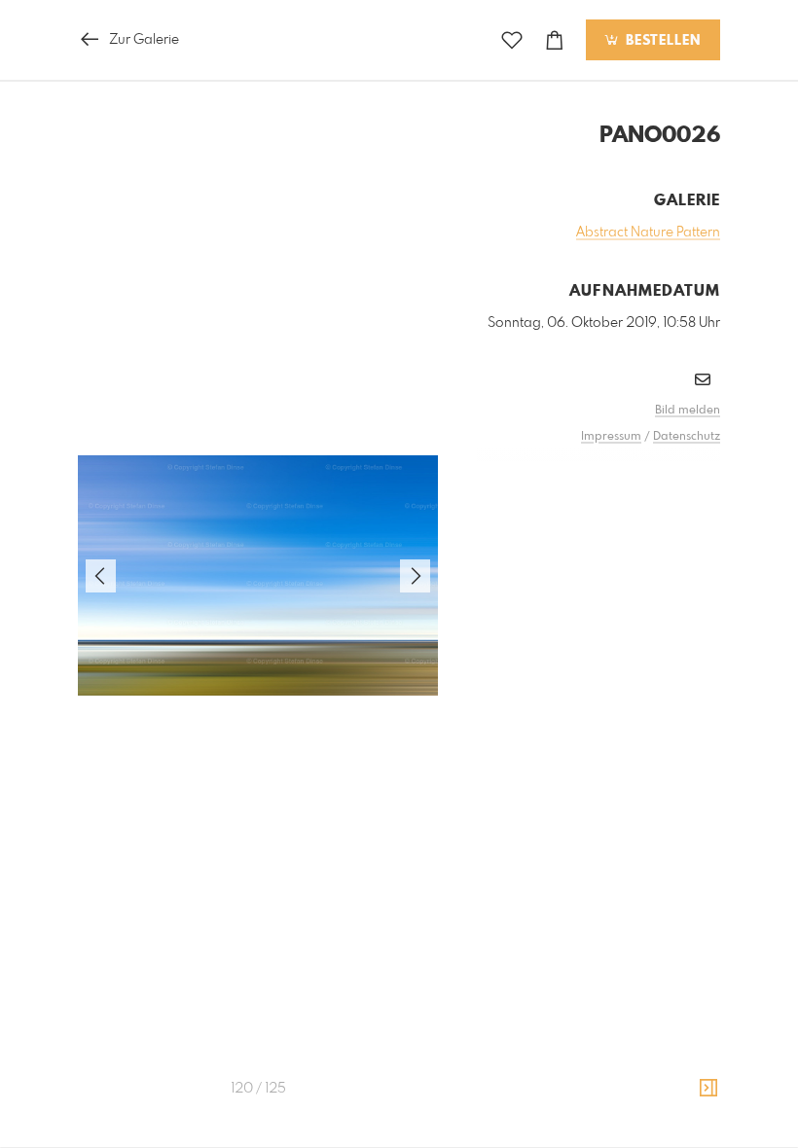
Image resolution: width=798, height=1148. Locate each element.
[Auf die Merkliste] (512, 40)
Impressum (611, 437)
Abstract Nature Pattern (648, 232)
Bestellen (661, 41)
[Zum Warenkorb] (554, 40)
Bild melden (687, 410)
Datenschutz (686, 437)
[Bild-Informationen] (708, 1088)
